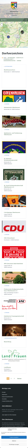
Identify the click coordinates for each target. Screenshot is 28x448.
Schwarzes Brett (8, 59)
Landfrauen (7, 367)
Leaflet (20, 47)
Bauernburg (7, 341)
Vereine (19, 60)
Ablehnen (14, 440)
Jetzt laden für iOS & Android (9, 414)
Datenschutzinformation (7, 396)
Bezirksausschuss (9, 70)
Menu (4, 20)
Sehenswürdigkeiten (9, 60)
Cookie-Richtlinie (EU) (7, 401)
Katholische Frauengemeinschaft (14, 316)
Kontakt (3, 392)
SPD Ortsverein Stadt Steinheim (13, 263)
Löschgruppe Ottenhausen (12, 212)
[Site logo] (14, 9)
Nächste (19, 378)
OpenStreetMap (25, 47)
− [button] (1, 25)
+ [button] (1, 23)
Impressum (4, 394)
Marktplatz (19, 57)
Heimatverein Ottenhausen (12, 107)
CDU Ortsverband (9, 238)
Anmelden (4, 399)
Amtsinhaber (11, 57)
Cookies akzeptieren (14, 437)
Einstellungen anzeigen (14, 444)
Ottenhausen (14, 11)
